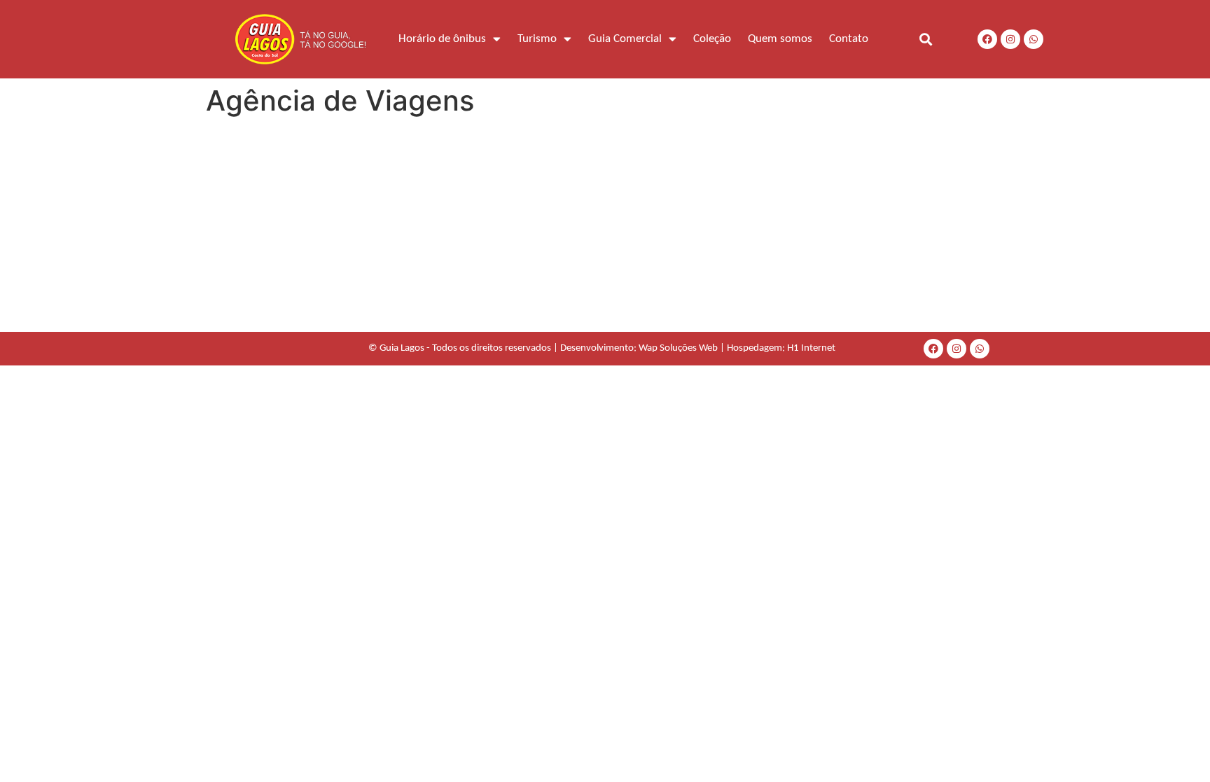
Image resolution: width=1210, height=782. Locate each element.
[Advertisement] (605, 227)
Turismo (537, 39)
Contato (848, 39)
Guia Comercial (625, 39)
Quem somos (780, 39)
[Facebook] (987, 39)
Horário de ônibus (442, 39)
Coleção (712, 39)
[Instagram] (1010, 39)
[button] (925, 38)
